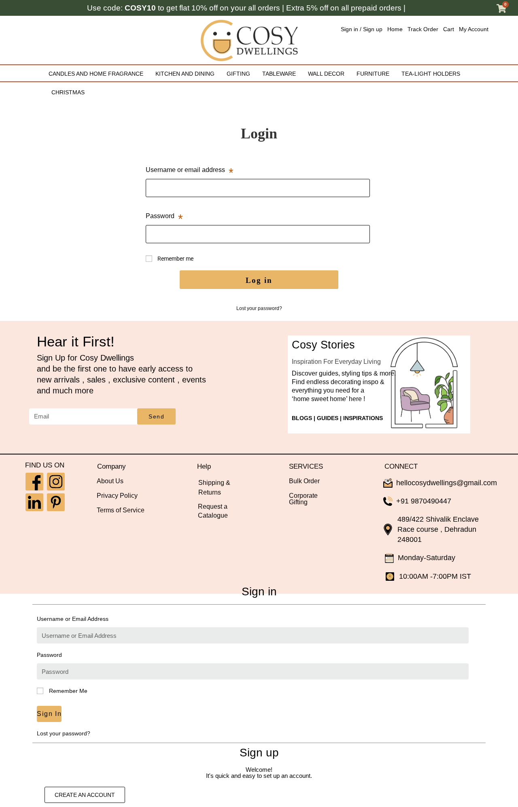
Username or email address (190, 168)
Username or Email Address (72, 619)
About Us (110, 481)
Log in (259, 280)
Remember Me (67, 691)
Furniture (373, 74)
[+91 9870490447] (388, 501)
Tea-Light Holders (430, 74)
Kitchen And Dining (184, 74)
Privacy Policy (117, 495)
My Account (473, 29)
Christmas (68, 92)
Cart (448, 29)
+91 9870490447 (423, 501)
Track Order (423, 29)
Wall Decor (326, 74)
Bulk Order (304, 481)
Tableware (279, 74)
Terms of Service (120, 510)
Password (164, 214)
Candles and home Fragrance (96, 74)
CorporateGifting (303, 498)
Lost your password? (259, 308)
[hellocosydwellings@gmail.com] (388, 483)
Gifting (238, 74)
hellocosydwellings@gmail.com (446, 483)
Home (395, 29)
